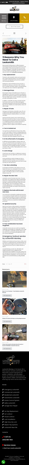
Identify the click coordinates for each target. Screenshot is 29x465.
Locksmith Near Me (10, 427)
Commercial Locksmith (11, 392)
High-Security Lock (10, 422)
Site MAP (7, 456)
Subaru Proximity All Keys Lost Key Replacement (14, 318)
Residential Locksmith (11, 395)
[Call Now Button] (3, 462)
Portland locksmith (20, 253)
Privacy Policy (17, 457)
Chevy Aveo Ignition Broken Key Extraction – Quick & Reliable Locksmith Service (13, 345)
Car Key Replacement (11, 411)
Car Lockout (8, 414)
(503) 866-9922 (7, 440)
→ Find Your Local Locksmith (11, 448)
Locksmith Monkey (13, 255)
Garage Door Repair (11, 406)
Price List (11, 456)
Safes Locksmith (9, 403)
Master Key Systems (11, 425)
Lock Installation (9, 419)
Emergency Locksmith (11, 389)
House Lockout (9, 417)
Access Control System (11, 400)
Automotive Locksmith (11, 398)
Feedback (16, 456)
